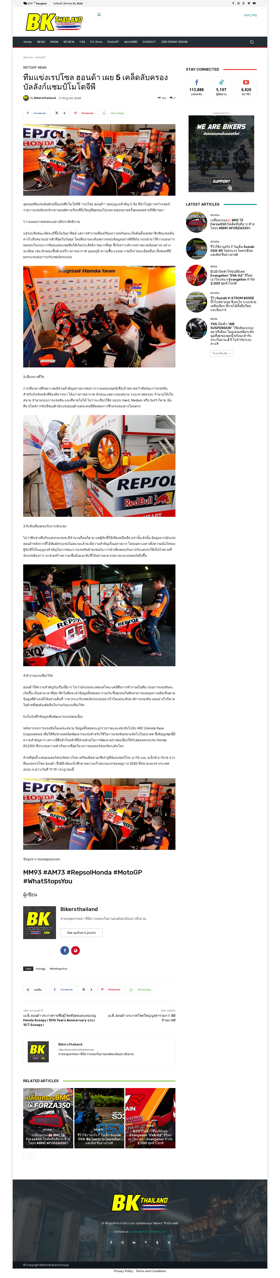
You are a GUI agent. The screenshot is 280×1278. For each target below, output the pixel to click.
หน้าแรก (28, 57)
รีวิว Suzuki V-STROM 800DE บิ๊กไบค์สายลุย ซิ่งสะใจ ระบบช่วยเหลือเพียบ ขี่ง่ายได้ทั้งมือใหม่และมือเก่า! (233, 304)
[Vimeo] (249, 3)
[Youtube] (254, 3)
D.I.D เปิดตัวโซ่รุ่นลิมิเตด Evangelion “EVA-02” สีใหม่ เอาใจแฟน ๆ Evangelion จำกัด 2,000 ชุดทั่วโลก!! (150, 1137)
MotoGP (41, 57)
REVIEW (47, 1130)
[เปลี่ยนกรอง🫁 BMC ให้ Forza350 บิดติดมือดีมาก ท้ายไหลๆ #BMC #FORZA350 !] (48, 1118)
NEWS (42, 67)
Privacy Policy (123, 1271)
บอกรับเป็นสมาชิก (246, 80)
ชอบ (196, 80)
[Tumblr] (157, 1242)
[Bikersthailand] (26, 98)
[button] (252, 42)
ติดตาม (221, 80)
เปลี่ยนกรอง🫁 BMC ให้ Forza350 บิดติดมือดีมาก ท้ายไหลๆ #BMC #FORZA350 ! (48, 1139)
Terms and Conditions (151, 1271)
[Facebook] (233, 3)
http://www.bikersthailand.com (76, 1050)
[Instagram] (238, 3)
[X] (243, 3)
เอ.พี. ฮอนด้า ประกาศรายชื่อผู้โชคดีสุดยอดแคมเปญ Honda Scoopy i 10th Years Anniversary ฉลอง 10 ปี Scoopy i (59, 1020)
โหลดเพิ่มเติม (220, 353)
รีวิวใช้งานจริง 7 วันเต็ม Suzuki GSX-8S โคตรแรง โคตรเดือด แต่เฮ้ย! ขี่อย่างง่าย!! (99, 1139)
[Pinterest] (146, 1242)
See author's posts (81, 933)
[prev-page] (26, 1155)
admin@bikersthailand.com (148, 1231)
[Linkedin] (134, 1242)
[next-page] (33, 1155)
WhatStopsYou (58, 968)
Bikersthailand (45, 98)
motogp (41, 968)
